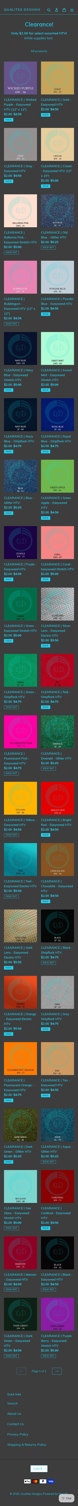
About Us (14, 1414)
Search (12, 1403)
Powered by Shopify (55, 1494)
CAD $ (37, 1468)
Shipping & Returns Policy (26, 1444)
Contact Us (15, 1424)
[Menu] (72, 9)
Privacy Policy (17, 1434)
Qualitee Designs (22, 10)
